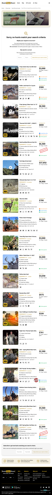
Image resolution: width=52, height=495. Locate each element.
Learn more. (10, 493)
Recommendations (37, 475)
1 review (29, 106)
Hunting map (27, 473)
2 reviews (29, 295)
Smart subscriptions (37, 473)
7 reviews (29, 87)
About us (20, 473)
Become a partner (46, 477)
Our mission (20, 477)
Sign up (43, 475)
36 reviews (29, 182)
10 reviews (29, 370)
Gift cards (35, 478)
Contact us (20, 478)
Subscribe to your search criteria (39, 57)
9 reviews (29, 69)
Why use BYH (20, 480)
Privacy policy (27, 478)
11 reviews (29, 201)
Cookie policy (27, 480)
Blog (19, 475)
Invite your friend (36, 477)
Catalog (25, 475)
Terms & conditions (28, 477)
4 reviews (29, 238)
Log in (43, 473)
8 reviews (29, 144)
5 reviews (29, 427)
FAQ (34, 480)
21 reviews (29, 314)
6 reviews (29, 125)
